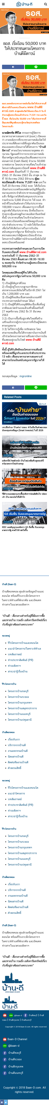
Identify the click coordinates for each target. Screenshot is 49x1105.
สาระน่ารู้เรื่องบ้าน (17, 671)
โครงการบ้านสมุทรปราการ (22, 708)
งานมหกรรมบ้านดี (18, 750)
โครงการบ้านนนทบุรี (19, 714)
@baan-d (18, 1015)
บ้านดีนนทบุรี (26, 1020)
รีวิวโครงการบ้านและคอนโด (23, 643)
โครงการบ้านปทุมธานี (20, 719)
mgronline (26, 376)
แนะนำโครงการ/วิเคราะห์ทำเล (24, 648)
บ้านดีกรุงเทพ (14, 1020)
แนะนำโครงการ (16, 793)
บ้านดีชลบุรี (32, 1015)
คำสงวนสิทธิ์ (14, 768)
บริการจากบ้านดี (17, 745)
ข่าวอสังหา (8, 422)
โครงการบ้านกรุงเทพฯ (20, 702)
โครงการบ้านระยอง (18, 696)
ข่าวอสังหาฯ (14, 665)
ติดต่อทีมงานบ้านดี (18, 762)
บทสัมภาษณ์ (15, 654)
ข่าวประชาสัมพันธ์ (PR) (20, 660)
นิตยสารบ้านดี (15, 756)
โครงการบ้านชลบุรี (18, 691)
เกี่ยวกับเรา (14, 739)
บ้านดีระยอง (15, 1059)
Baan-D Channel (17, 1039)
